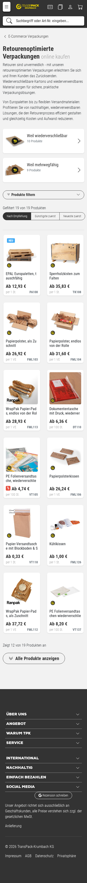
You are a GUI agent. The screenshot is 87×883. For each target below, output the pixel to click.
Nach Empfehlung (17, 216)
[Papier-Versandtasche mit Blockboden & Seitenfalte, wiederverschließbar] (13, 534)
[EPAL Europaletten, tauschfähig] (13, 264)
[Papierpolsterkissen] (56, 466)
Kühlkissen (57, 544)
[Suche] (9, 21)
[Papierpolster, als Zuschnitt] (13, 331)
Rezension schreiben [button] (55, 795)
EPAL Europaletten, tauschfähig (21, 276)
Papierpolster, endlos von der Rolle (65, 343)
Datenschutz (44, 856)
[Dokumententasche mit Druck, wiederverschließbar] (56, 399)
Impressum (13, 856)
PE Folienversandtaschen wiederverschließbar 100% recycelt (65, 615)
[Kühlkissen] (56, 534)
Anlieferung (13, 826)
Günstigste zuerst (45, 216)
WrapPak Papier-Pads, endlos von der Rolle (21, 413)
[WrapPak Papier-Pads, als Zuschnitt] (13, 601)
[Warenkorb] (80, 7)
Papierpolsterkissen (64, 476)
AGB (28, 856)
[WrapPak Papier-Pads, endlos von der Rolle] (13, 399)
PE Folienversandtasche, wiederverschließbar (21, 480)
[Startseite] (28, 6)
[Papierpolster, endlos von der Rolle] (56, 331)
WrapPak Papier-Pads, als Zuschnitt (21, 613)
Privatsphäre (66, 856)
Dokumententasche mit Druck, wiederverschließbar (64, 413)
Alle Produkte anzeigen (36, 658)
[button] (6, 7)
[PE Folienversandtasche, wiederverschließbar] (13, 466)
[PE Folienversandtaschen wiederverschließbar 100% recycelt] (56, 601)
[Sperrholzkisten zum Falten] (56, 264)
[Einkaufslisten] (60, 7)
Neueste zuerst (72, 216)
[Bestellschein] (50, 7)
